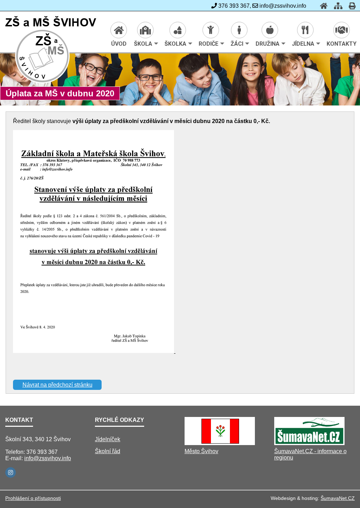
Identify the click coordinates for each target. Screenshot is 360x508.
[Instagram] (10, 472)
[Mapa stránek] (336, 5)
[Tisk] (349, 5)
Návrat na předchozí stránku (57, 385)
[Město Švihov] (220, 443)
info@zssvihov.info (47, 458)
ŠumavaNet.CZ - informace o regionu (310, 454)
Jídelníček (107, 439)
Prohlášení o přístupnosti (33, 498)
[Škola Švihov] (42, 82)
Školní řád (107, 451)
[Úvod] (322, 5)
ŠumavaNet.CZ (338, 498)
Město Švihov (201, 451)
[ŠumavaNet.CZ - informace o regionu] (309, 443)
